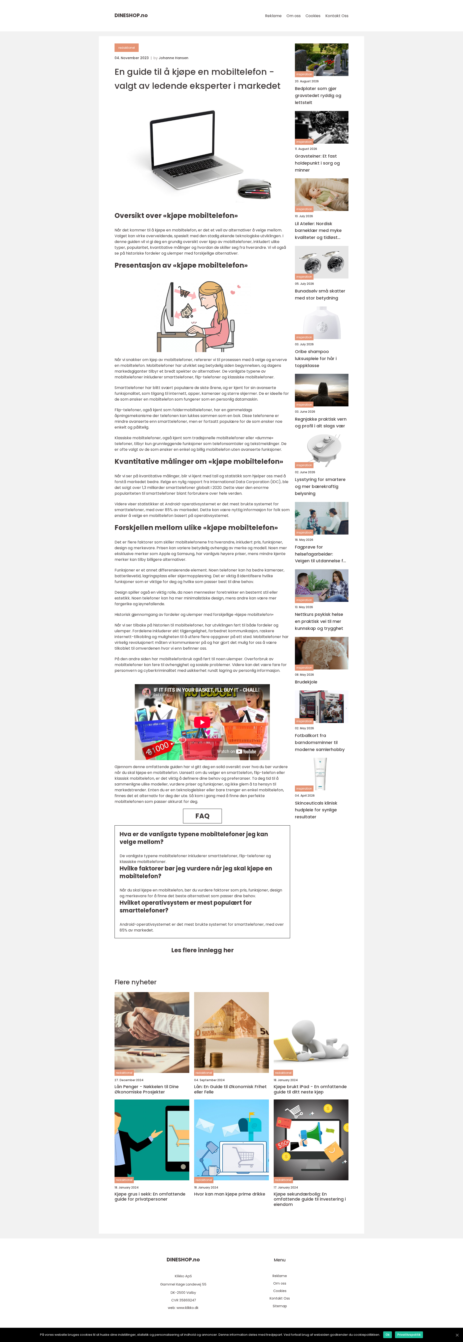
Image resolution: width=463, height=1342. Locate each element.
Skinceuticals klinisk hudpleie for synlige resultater (316, 810)
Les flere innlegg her (202, 950)
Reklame (273, 16)
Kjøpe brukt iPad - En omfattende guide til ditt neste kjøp (310, 1089)
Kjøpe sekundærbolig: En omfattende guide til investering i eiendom (310, 1199)
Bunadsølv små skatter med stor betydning (320, 294)
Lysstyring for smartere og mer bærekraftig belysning (320, 486)
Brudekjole (306, 682)
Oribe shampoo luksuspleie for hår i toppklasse (316, 358)
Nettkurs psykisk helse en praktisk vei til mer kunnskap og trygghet (319, 621)
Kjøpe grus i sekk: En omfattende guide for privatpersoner (150, 1196)
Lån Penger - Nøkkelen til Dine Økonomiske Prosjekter (147, 1089)
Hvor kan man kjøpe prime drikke (229, 1194)
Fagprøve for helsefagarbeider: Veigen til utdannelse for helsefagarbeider (321, 554)
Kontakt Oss (336, 16)
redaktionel (126, 48)
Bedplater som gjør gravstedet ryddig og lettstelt (318, 95)
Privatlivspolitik (409, 1335)
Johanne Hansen (173, 58)
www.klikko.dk (187, 1307)
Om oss (293, 16)
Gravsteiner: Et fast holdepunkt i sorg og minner (317, 163)
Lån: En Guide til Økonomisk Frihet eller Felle (230, 1089)
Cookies (313, 16)
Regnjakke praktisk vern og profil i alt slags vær (321, 422)
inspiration (304, 74)
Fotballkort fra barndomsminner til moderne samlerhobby (320, 742)
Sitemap (280, 1306)
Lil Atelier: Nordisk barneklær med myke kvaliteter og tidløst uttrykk (318, 230)
